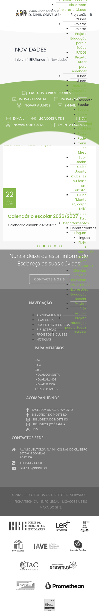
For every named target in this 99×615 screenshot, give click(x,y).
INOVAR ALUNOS (37, 105)
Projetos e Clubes (73, 9)
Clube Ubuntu (81, 169)
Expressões (79, 289)
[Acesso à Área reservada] (91, 14)
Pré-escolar (81, 311)
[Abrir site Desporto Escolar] (78, 545)
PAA (37, 360)
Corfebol (85, 124)
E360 (38, 370)
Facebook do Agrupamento (52, 410)
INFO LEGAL (50, 501)
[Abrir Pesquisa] (83, 14)
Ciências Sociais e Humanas (79, 275)
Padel (82, 138)
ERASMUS (80, 85)
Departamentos (76, 223)
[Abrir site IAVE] (46, 545)
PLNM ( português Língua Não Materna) (86, 254)
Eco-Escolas (81, 159)
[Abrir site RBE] (28, 526)
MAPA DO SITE (51, 507)
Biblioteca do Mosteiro (49, 415)
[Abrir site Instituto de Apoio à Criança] (29, 565)
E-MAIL (18, 118)
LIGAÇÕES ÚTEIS (51, 118)
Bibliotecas (78, 5)
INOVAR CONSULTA (28, 125)
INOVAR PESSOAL (33, 99)
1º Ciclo (81, 303)
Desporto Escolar (79, 92)
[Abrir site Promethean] (64, 585)
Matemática (80, 284)
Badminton (87, 128)
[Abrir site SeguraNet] (85, 526)
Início (19, 59)
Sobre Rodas (82, 116)
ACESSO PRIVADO (46, 389)
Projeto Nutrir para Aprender (79, 64)
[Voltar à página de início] (37, 13)
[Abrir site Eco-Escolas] (18, 545)
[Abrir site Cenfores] (25, 585)
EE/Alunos (37, 59)
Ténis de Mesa (82, 148)
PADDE (81, 52)
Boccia (83, 109)
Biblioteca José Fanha (49, 424)
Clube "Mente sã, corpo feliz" (79, 202)
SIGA (38, 365)
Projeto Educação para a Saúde (78, 40)
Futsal (82, 133)
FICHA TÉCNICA (26, 501)
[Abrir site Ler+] (63, 526)
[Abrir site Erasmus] (64, 565)
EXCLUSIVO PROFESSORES (50, 93)
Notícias (80, 332)
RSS (35, 429)
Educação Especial (78, 296)
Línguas (80, 233)
